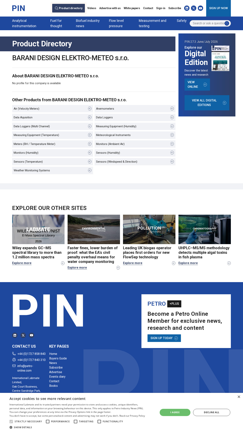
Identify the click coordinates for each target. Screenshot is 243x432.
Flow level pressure (116, 23)
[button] (11, 421)
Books (53, 386)
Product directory (70, 8)
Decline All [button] (211, 412)
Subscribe (174, 8)
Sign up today (162, 338)
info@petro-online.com (25, 368)
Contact (148, 8)
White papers (132, 8)
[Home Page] (18, 8)
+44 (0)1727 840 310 (31, 360)
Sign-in (160, 8)
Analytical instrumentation (24, 23)
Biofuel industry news (88, 23)
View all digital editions (204, 103)
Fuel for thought (56, 23)
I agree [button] (175, 412)
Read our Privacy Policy (132, 415)
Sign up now (218, 8)
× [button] (238, 397)
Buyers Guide (58, 358)
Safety (182, 21)
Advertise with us (110, 8)
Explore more (22, 263)
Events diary (57, 376)
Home (53, 354)
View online (193, 84)
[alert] (121, 412)
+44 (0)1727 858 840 (31, 354)
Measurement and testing (152, 23)
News (53, 363)
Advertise (55, 372)
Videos (91, 8)
